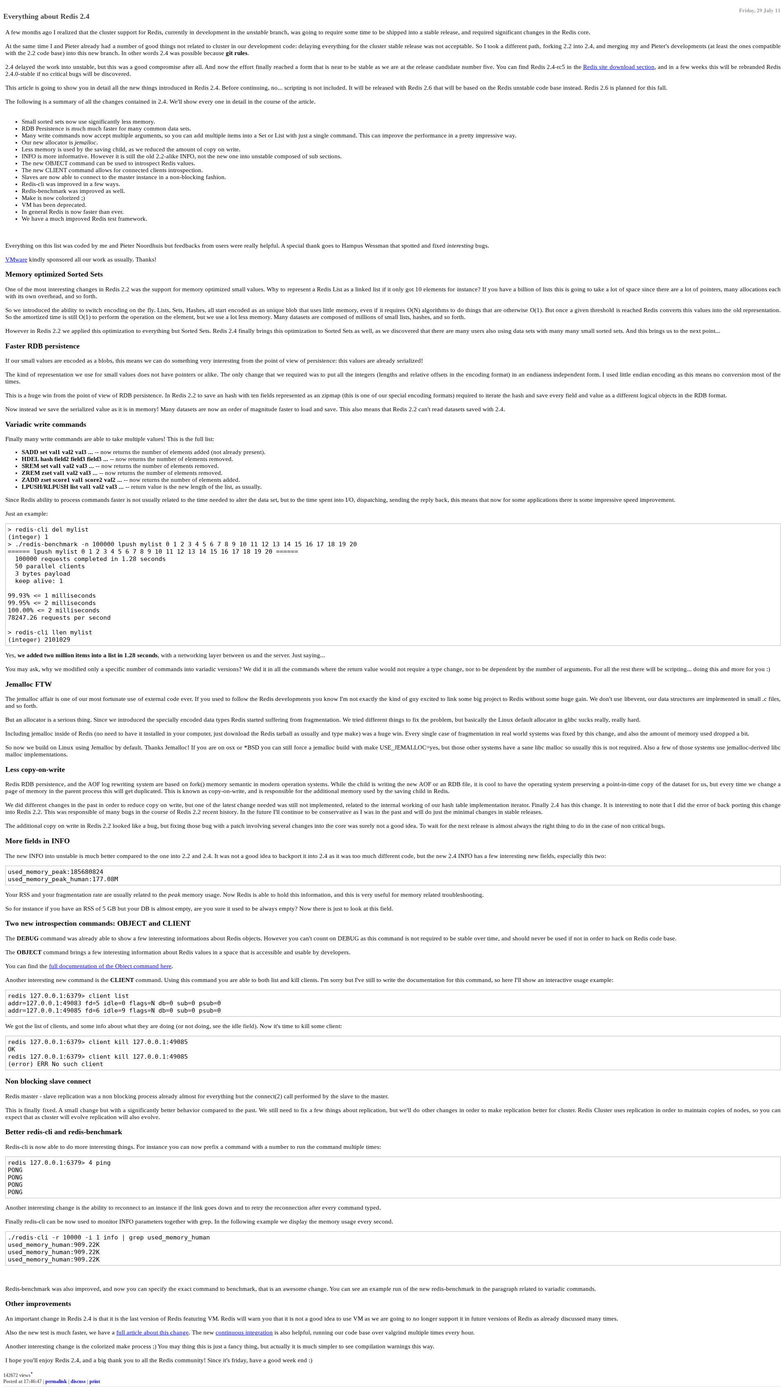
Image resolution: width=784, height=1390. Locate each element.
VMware (16, 259)
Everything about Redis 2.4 (46, 16)
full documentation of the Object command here (110, 966)
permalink (56, 1381)
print (94, 1381)
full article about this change (152, 1332)
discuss (78, 1381)
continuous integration (244, 1332)
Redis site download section (619, 67)
